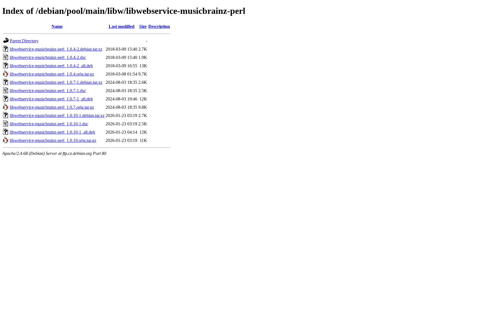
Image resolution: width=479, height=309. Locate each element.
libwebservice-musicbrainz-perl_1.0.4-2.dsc (48, 57)
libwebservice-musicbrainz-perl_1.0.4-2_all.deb (51, 65)
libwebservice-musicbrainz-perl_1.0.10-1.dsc (49, 123)
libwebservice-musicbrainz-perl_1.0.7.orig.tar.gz (52, 107)
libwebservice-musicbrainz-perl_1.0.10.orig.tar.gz (53, 140)
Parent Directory (24, 40)
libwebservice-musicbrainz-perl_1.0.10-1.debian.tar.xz (57, 115)
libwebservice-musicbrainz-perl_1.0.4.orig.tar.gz (52, 74)
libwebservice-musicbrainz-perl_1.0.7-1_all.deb (51, 99)
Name (57, 26)
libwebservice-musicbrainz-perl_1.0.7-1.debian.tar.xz (56, 82)
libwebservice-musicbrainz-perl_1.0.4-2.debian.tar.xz (56, 49)
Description (159, 26)
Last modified (121, 26)
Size (143, 26)
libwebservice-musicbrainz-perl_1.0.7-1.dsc (48, 90)
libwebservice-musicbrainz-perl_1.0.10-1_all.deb (52, 132)
